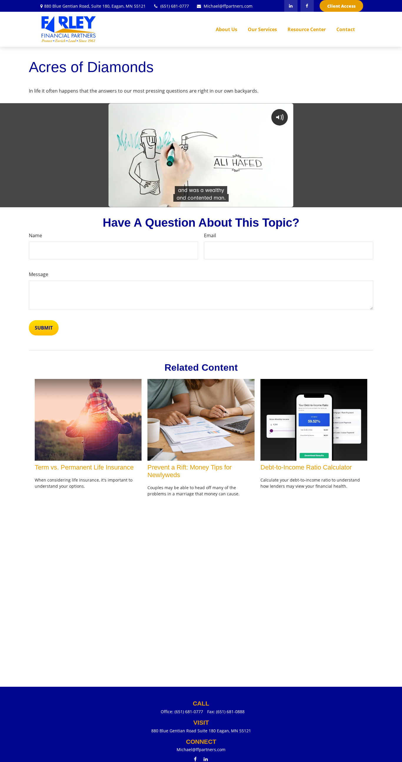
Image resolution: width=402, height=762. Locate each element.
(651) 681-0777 (174, 6)
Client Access (341, 6)
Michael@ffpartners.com (228, 6)
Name (35, 235)
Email (210, 235)
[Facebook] (307, 6)
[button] (226, 29)
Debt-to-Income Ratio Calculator (306, 467)
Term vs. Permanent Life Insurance (84, 467)
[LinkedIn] (291, 6)
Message (38, 274)
